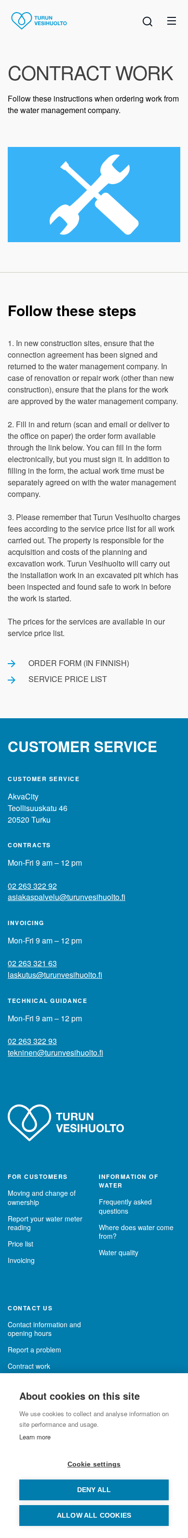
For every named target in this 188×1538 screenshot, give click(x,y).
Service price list (67, 678)
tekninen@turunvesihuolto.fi (55, 1052)
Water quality (118, 1252)
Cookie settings (94, 1464)
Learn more (35, 1436)
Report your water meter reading (45, 1223)
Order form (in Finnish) (78, 662)
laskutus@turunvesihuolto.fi (55, 974)
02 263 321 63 (32, 963)
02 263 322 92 (32, 885)
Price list (20, 1243)
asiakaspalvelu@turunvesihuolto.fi (66, 896)
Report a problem (34, 1349)
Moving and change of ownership (42, 1197)
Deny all (94, 1490)
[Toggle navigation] (171, 21)
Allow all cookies (94, 1515)
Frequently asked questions (125, 1206)
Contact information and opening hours (44, 1328)
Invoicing (21, 1260)
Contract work (29, 1366)
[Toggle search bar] (147, 21)
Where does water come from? (136, 1231)
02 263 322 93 (32, 1040)
